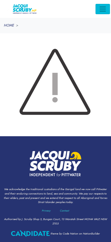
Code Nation (70, 233)
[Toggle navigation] (103, 9)
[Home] (20, 9)
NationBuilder (91, 233)
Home (9, 25)
